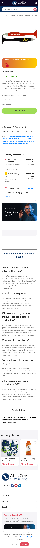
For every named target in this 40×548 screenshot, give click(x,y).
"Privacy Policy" (26, 537)
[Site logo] (19, 3)
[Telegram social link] (18, 131)
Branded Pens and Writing (24, 141)
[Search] (35, 9)
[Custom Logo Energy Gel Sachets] (29, 448)
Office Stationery (25, 16)
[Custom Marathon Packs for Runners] (10, 448)
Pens (35, 16)
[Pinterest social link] (12, 131)
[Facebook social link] (7, 131)
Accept (24, 544)
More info (14, 544)
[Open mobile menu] (3, 3)
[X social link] (10, 131)
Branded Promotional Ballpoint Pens (15, 144)
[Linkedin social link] (15, 131)
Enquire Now (19, 111)
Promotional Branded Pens (17, 139)
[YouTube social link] (16, 485)
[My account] (36, 3)
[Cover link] (19, 212)
